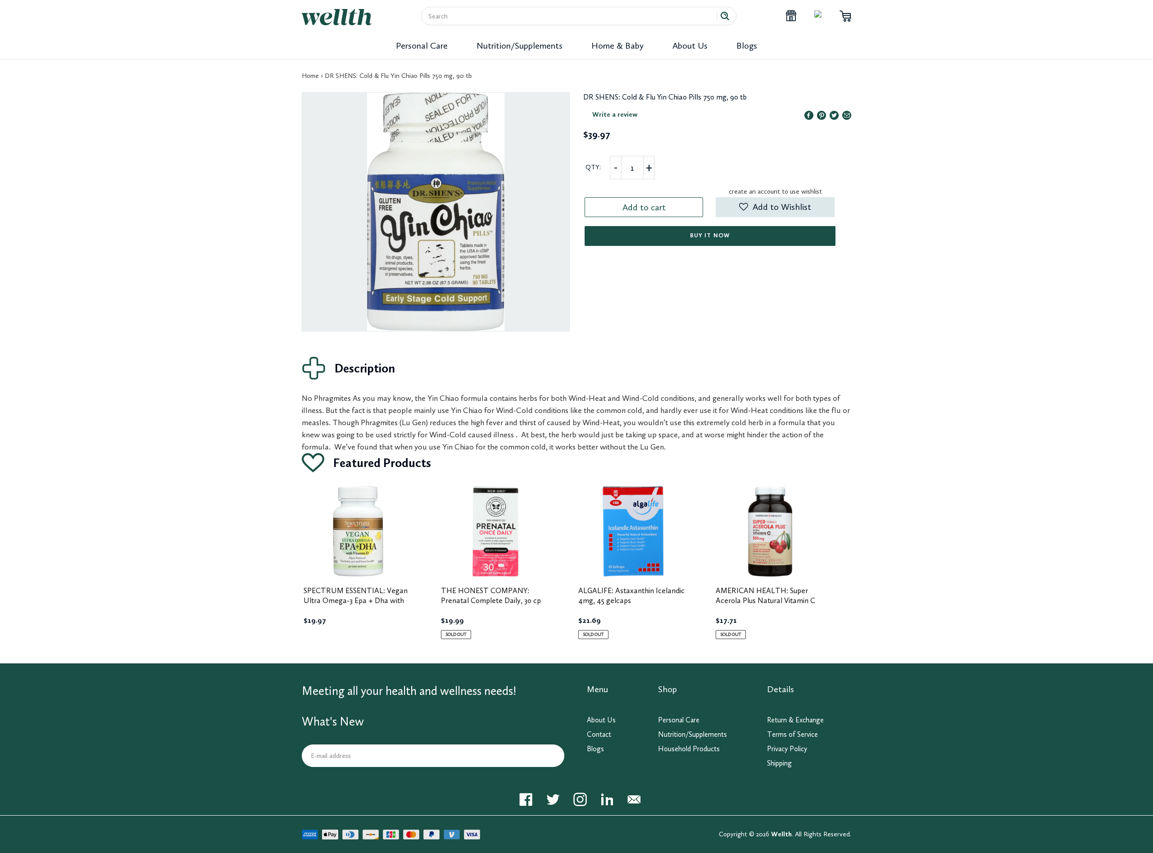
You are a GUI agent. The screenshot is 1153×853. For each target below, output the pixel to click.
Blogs (746, 45)
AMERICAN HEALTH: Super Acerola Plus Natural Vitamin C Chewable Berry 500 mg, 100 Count (765, 605)
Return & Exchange (795, 720)
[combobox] (572, 16)
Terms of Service (792, 734)
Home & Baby (617, 45)
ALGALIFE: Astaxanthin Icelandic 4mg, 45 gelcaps (631, 595)
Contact (599, 734)
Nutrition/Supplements (520, 45)
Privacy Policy (787, 748)
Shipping (779, 763)
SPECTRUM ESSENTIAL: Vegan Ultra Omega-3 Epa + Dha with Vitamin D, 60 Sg (356, 600)
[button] (775, 207)
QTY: (593, 167)
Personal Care (422, 45)
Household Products (689, 748)
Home (310, 76)
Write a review (615, 114)
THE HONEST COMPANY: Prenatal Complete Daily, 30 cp (491, 595)
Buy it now (710, 235)
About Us (690, 45)
